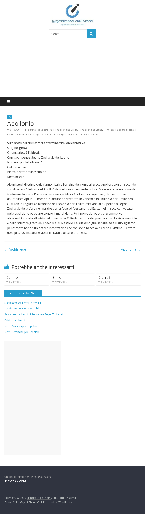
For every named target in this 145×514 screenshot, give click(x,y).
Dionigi (104, 277)
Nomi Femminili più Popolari (21, 332)
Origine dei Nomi (14, 320)
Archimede (15, 249)
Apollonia (131, 249)
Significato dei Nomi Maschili (83, 134)
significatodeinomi (38, 129)
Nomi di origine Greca (65, 129)
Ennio (56, 277)
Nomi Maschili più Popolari (20, 326)
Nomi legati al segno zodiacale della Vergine (43, 134)
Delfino (12, 277)
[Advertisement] (72, 68)
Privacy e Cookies (16, 480)
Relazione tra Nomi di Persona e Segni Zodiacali (33, 314)
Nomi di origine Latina (90, 129)
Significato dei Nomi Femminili (22, 302)
